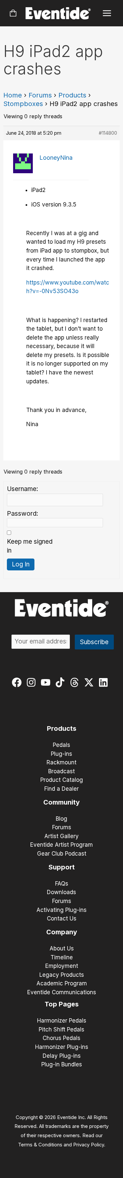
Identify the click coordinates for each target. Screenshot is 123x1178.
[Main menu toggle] (107, 13)
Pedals (61, 745)
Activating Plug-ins (61, 910)
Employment (61, 966)
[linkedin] (104, 682)
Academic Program (61, 983)
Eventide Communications (61, 992)
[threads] (76, 682)
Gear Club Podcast (61, 853)
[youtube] (47, 682)
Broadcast (61, 771)
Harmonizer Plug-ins (61, 1047)
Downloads (61, 892)
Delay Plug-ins (62, 1056)
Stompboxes (23, 104)
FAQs (61, 883)
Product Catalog (61, 780)
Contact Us (61, 918)
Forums (40, 95)
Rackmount (61, 762)
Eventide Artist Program (61, 844)
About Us (62, 948)
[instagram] (32, 682)
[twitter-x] (90, 682)
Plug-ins (61, 754)
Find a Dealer (61, 788)
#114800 (108, 133)
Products (72, 95)
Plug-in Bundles (61, 1064)
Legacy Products (61, 975)
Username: (22, 489)
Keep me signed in (29, 546)
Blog (61, 818)
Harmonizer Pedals (61, 1020)
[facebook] (18, 682)
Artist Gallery (61, 836)
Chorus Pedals (61, 1038)
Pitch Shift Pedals (61, 1029)
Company (61, 932)
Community (61, 802)
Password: (22, 513)
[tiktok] (61, 682)
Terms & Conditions (40, 1145)
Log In (21, 564)
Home (12, 95)
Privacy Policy (88, 1145)
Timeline (62, 957)
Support (62, 867)
